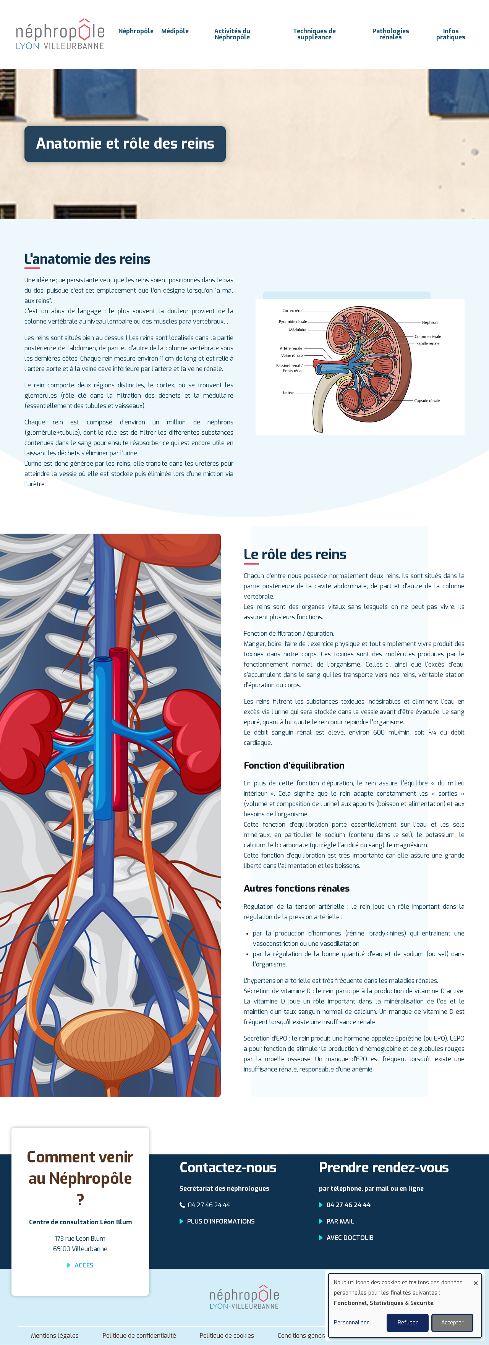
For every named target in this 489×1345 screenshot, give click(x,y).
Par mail (340, 1221)
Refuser (408, 1322)
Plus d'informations (221, 1221)
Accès (84, 1265)
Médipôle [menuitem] (175, 31)
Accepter (452, 1322)
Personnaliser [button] (351, 1322)
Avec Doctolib (350, 1238)
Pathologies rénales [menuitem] (390, 34)
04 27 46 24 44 (209, 1205)
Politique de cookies (227, 1336)
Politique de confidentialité (139, 1336)
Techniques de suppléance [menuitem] (314, 34)
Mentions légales (55, 1336)
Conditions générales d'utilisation (323, 1336)
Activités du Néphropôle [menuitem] (232, 34)
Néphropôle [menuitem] (136, 31)
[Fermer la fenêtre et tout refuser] (475, 1278)
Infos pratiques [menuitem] (450, 34)
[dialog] (405, 1305)
